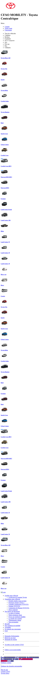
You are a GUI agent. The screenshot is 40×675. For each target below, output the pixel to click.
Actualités (8, 627)
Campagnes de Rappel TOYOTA (19, 608)
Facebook (16, 659)
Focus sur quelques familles (17, 617)
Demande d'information (12, 636)
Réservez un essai (10, 638)
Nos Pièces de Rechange (12, 611)
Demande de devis (6, 659)
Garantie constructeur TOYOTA (19, 604)
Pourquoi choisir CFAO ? (16, 602)
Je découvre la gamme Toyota (18, 597)
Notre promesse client (15, 615)
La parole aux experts (15, 618)
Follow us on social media (13, 650)
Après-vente (8, 28)
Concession (8, 30)
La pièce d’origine (14, 613)
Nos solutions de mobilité (12, 625)
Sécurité (7, 624)
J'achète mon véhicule (11, 595)
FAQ (6, 631)
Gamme (7, 26)
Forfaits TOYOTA (14, 606)
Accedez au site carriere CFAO (14, 644)
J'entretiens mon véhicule (12, 599)
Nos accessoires (13, 622)
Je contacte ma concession (13, 629)
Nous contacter (13, 610)
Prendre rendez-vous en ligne (17, 601)
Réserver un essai (21, 657)
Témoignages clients (15, 620)
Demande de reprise (11, 639)
